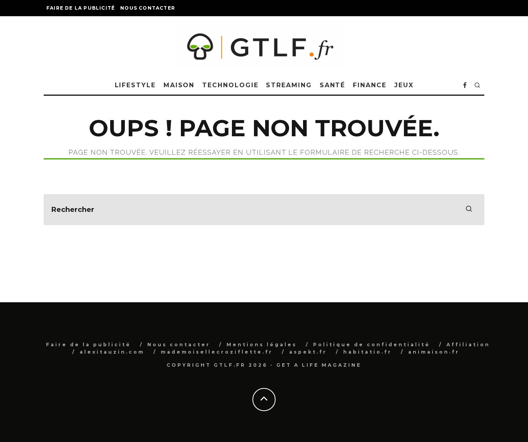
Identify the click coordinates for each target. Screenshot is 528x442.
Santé (333, 85)
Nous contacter (147, 8)
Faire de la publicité (80, 8)
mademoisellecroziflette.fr (217, 352)
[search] (468, 209)
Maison (179, 85)
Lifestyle (135, 85)
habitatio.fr (367, 352)
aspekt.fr (308, 352)
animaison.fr (434, 352)
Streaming (289, 85)
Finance (369, 85)
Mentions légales (262, 344)
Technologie (230, 85)
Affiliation (468, 344)
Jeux (404, 85)
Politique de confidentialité (371, 344)
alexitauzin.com (112, 352)
